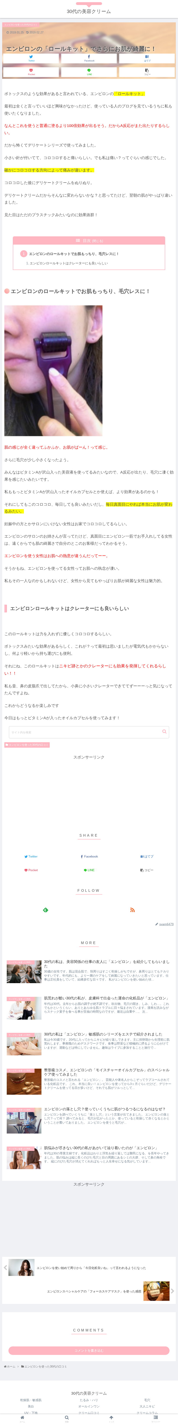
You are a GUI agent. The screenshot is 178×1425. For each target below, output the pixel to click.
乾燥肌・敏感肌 (30, 1400)
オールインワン (89, 1406)
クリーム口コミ (89, 1413)
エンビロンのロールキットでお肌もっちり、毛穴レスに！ (74, 254)
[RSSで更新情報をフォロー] (132, 910)
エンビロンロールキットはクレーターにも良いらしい (69, 263)
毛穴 (147, 1400)
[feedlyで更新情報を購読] (45, 910)
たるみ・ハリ (89, 1400)
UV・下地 (31, 1413)
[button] (165, 731)
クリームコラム (147, 1413)
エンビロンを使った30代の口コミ (28, 744)
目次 (87, 241)
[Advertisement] (89, 791)
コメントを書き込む (89, 1350)
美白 (31, 1406)
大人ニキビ (147, 1406)
